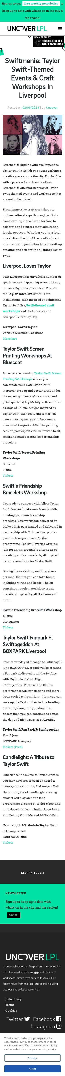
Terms (9, 1004)
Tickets (8, 475)
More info (10, 338)
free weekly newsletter (41, 3)
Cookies (11, 1010)
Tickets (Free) (13, 747)
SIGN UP (13, 915)
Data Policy (13, 999)
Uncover (52, 107)
